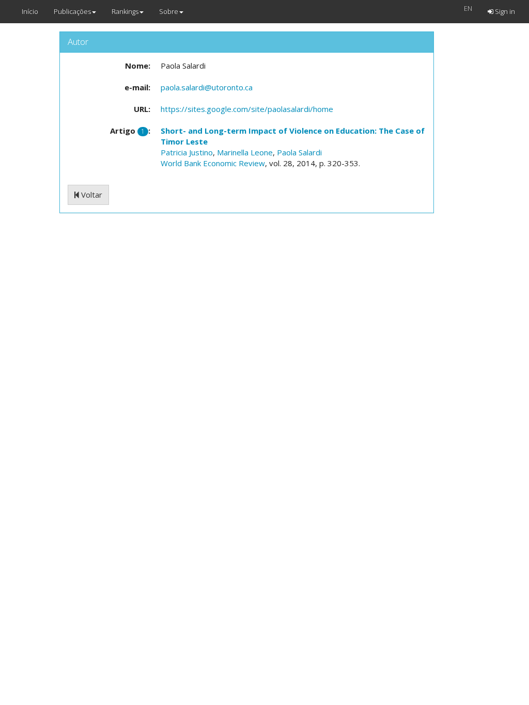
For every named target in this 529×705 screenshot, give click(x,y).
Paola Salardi (299, 152)
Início (30, 11)
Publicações (72, 11)
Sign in (504, 11)
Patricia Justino (187, 152)
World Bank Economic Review (213, 163)
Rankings (125, 11)
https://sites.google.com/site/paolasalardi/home (247, 109)
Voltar (90, 194)
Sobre (168, 11)
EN (468, 8)
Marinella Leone (245, 152)
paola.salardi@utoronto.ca (207, 87)
